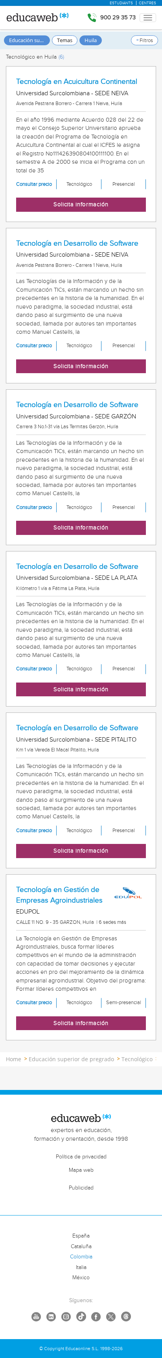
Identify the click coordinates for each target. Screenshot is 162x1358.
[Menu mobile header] (148, 17)
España (81, 1236)
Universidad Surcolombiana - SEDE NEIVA (72, 93)
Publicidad (81, 1188)
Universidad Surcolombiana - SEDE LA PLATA (76, 578)
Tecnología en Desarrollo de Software (77, 243)
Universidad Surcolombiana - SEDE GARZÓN (76, 416)
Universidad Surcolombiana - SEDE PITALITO (76, 740)
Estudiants (121, 3)
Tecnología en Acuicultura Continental (76, 81)
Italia (81, 1267)
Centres (147, 3)
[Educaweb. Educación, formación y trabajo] (37, 18)
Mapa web (81, 1170)
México (81, 1278)
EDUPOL (28, 912)
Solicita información (81, 204)
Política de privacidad (81, 1157)
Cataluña (81, 1246)
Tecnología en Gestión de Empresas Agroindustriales (59, 895)
